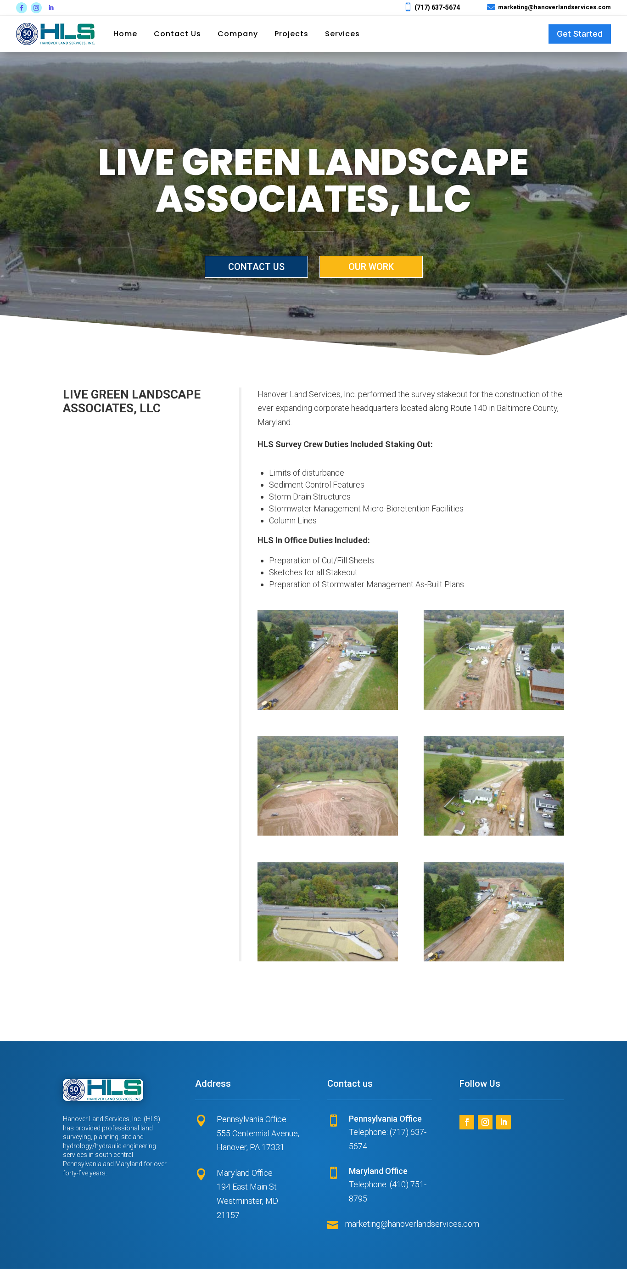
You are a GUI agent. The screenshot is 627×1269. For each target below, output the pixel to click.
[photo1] (328, 709)
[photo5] (494, 709)
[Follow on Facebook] (21, 7)
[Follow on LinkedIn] (50, 7)
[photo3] (494, 835)
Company (238, 34)
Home (125, 34)
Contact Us (177, 34)
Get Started (580, 34)
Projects (291, 34)
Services (342, 34)
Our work (371, 266)
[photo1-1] (494, 961)
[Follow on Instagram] (36, 7)
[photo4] (328, 835)
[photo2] (328, 961)
